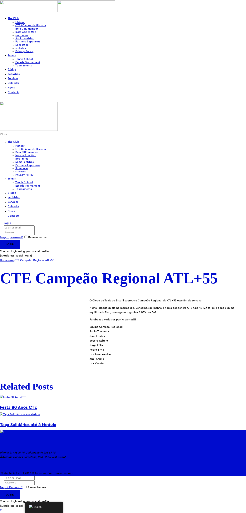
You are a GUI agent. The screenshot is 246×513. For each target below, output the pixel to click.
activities (14, 74)
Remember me (37, 237)
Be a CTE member (26, 28)
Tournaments (23, 65)
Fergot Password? (11, 487)
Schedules (21, 45)
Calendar (13, 83)
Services (13, 78)
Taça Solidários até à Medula (28, 425)
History (20, 22)
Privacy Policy (24, 51)
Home (3, 260)
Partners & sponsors (27, 41)
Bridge (12, 69)
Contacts (13, 92)
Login (7, 223)
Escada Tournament (27, 62)
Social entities (24, 38)
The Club (13, 18)
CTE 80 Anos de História (30, 25)
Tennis (12, 55)
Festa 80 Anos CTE (18, 407)
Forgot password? (11, 237)
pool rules (21, 35)
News (11, 87)
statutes (20, 48)
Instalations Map (25, 32)
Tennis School (24, 59)
